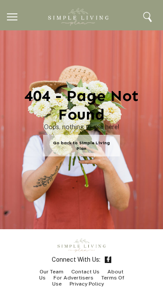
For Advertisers (73, 278)
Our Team (51, 272)
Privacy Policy (87, 284)
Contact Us (85, 272)
